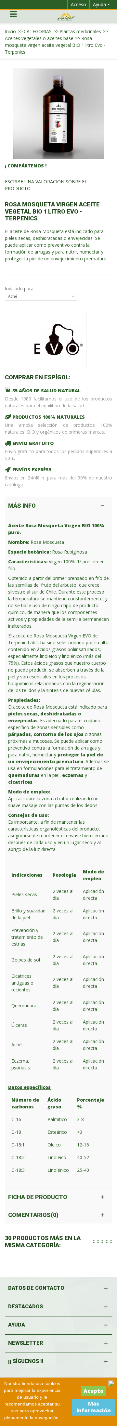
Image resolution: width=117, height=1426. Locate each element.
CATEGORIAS (38, 31)
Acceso (78, 4)
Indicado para (20, 288)
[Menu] (13, 16)
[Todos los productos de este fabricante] (58, 339)
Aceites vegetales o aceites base (39, 38)
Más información (93, 1407)
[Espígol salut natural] (66, 16)
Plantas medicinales (80, 31)
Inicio (10, 31)
